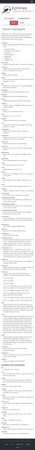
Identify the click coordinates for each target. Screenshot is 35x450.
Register (28, 444)
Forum (17, 447)
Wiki (22, 23)
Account (9, 18)
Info (13, 23)
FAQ (12, 444)
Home (6, 444)
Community (24, 18)
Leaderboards (19, 444)
